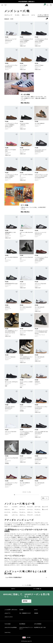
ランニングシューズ (30, 507)
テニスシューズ (37, 509)
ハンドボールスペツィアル (14, 507)
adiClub (35, 609)
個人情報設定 (22, 623)
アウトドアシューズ (30, 515)
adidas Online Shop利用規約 (11, 627)
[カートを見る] (50, 5)
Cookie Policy (7, 632)
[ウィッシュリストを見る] (5, 5)
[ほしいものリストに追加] (16, 24)
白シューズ (45, 506)
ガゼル (6, 515)
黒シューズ (45, 509)
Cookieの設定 (7, 623)
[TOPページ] (26, 5)
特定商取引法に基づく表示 (40, 627)
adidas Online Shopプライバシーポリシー (26, 628)
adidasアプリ (7, 613)
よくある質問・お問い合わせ (11, 609)
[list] (26, 15)
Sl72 (13, 509)
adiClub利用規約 (37, 623)
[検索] (47, 5)
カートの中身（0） (37, 588)
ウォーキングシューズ (37, 512)
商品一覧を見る (25, 102)
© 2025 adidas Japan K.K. (26, 641)
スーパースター (7, 512)
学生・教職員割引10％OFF (25, 613)
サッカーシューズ (22, 512)
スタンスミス (7, 509)
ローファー (22, 509)
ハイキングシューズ (37, 515)
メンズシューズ (14, 512)
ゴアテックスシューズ (22, 507)
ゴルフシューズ (22, 515)
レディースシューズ (14, 515)
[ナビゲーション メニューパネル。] (2, 5)
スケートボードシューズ (37, 507)
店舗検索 (36, 613)
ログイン (13, 588)
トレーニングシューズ (30, 509)
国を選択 (29, 637)
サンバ (6, 506)
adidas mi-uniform (9, 616)
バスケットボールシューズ (30, 512)
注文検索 (21, 609)
